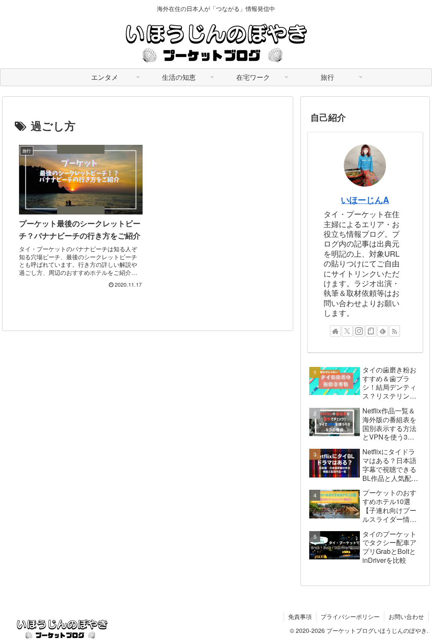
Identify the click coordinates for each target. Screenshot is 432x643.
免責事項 (300, 616)
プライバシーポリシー (350, 616)
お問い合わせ (406, 616)
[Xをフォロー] (347, 331)
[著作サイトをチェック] (335, 331)
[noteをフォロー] (370, 331)
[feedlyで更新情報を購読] (382, 331)
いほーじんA (365, 200)
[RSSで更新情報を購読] (394, 331)
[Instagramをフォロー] (359, 331)
